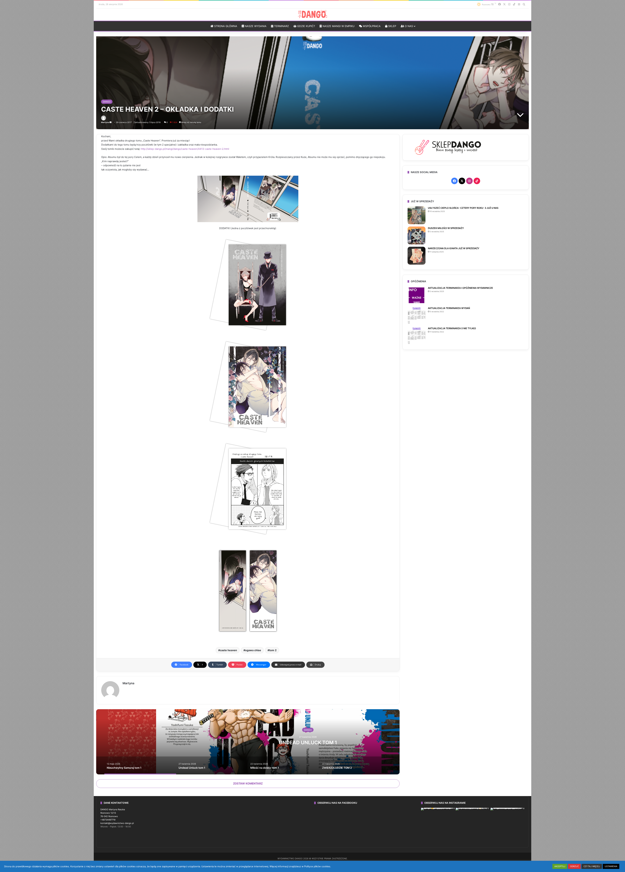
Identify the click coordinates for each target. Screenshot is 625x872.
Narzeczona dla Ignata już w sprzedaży (453, 248)
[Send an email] (110, 122)
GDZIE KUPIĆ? (305, 26)
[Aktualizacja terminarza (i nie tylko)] (416, 336)
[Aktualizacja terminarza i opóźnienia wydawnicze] (416, 295)
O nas (408, 26)
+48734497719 (107, 819)
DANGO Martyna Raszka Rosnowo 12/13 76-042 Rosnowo (112, 813)
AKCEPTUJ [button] (559, 866)
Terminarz (281, 26)
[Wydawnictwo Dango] (312, 14)
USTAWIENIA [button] (611, 866)
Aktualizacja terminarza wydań (449, 308)
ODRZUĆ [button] (574, 866)
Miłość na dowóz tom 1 (247, 742)
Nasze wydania (255, 26)
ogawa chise (253, 650)
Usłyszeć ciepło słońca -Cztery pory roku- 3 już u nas (463, 207)
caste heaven (228, 650)
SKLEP (391, 26)
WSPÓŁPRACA (371, 26)
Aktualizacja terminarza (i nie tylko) (452, 328)
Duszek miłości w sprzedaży (446, 228)
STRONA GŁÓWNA (225, 26)
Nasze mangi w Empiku (338, 26)
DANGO (107, 101)
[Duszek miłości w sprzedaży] (416, 235)
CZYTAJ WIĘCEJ (591, 866)
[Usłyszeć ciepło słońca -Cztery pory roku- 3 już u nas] (416, 215)
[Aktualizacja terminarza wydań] (416, 315)
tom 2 (273, 650)
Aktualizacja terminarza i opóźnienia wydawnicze (460, 287)
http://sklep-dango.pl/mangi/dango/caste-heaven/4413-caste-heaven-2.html (184, 148)
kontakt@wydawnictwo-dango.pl (117, 823)
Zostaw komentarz (248, 783)
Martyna (105, 122)
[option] (248, 741)
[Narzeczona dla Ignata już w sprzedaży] (416, 256)
